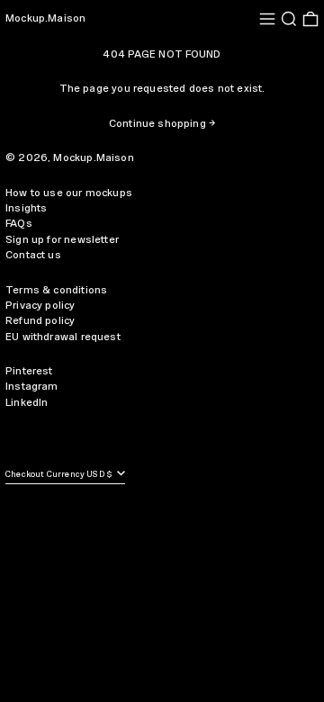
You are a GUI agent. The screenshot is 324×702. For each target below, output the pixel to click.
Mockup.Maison (45, 18)
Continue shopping (157, 124)
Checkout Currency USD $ (59, 475)
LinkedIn (26, 403)
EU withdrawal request (63, 337)
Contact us (33, 255)
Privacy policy (40, 305)
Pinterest (29, 371)
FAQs (18, 224)
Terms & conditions (56, 290)
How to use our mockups (68, 193)
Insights (26, 208)
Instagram (31, 387)
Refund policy (40, 321)
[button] (289, 19)
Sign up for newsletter (62, 240)
